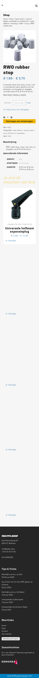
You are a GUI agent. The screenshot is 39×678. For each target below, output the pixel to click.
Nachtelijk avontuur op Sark (12, 574)
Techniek (29, 224)
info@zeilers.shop (8, 549)
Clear (29, 103)
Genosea (20, 653)
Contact (5, 631)
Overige (24, 224)
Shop (11, 19)
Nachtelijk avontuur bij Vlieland (13, 592)
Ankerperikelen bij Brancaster (12, 599)
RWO (9, 136)
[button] (16, 109)
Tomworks (30, 676)
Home (5, 19)
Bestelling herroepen (10, 639)
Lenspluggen (10, 224)
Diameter (7, 103)
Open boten (18, 224)
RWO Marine (11, 133)
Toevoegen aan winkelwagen (19, 121)
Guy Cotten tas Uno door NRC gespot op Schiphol (17, 583)
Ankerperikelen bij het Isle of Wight (14, 607)
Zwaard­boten (20, 133)
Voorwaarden (6, 634)
